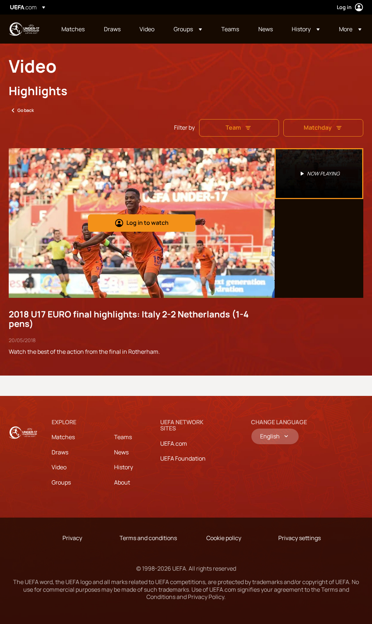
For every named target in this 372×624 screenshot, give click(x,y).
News (121, 452)
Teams (123, 437)
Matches (63, 437)
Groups (61, 482)
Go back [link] (25, 110)
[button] (188, 29)
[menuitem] (73, 29)
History (123, 467)
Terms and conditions (148, 538)
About (122, 482)
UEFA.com (173, 443)
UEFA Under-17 (24, 29)
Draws (60, 452)
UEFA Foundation (183, 458)
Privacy (72, 538)
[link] (73, 29)
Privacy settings (299, 538)
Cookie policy (223, 538)
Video (59, 467)
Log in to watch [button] (147, 223)
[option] (319, 173)
